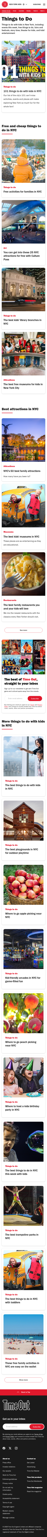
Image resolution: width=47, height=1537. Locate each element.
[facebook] (4, 1448)
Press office (7, 1463)
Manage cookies (8, 1518)
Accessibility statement (11, 1499)
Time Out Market (33, 1471)
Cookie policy (7, 1494)
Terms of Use (38, 1434)
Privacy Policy (10, 1437)
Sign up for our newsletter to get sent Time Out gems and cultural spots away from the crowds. (21, 690)
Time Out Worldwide (34, 1481)
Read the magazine (34, 1492)
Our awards (7, 1471)
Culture (21, 11)
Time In (35, 11)
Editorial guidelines (10, 1479)
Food (14, 11)
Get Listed (30, 1463)
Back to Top (25, 1392)
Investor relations (9, 1467)
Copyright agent (8, 1507)
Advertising (31, 1467)
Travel (28, 11)
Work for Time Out (9, 1475)
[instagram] (16, 1448)
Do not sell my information (8, 1489)
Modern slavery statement (8, 1512)
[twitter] (10, 1448)
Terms (32, 705)
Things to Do (6, 11)
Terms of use (7, 1503)
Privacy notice (8, 1483)
